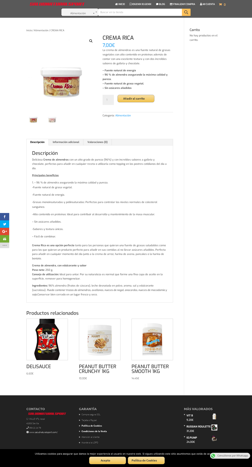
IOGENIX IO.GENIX (141, 4)
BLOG (161, 4)
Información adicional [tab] (66, 142)
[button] (91, 41)
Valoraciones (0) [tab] (97, 142)
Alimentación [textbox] (82, 13)
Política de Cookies (144, 460)
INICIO (121, 4)
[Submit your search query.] (186, 12)
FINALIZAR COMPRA (184, 4)
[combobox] (79, 12)
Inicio (29, 30)
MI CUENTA (208, 4)
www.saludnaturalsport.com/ (43, 432)
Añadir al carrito (134, 98)
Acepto (105, 460)
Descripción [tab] (37, 142)
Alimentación (41, 30)
